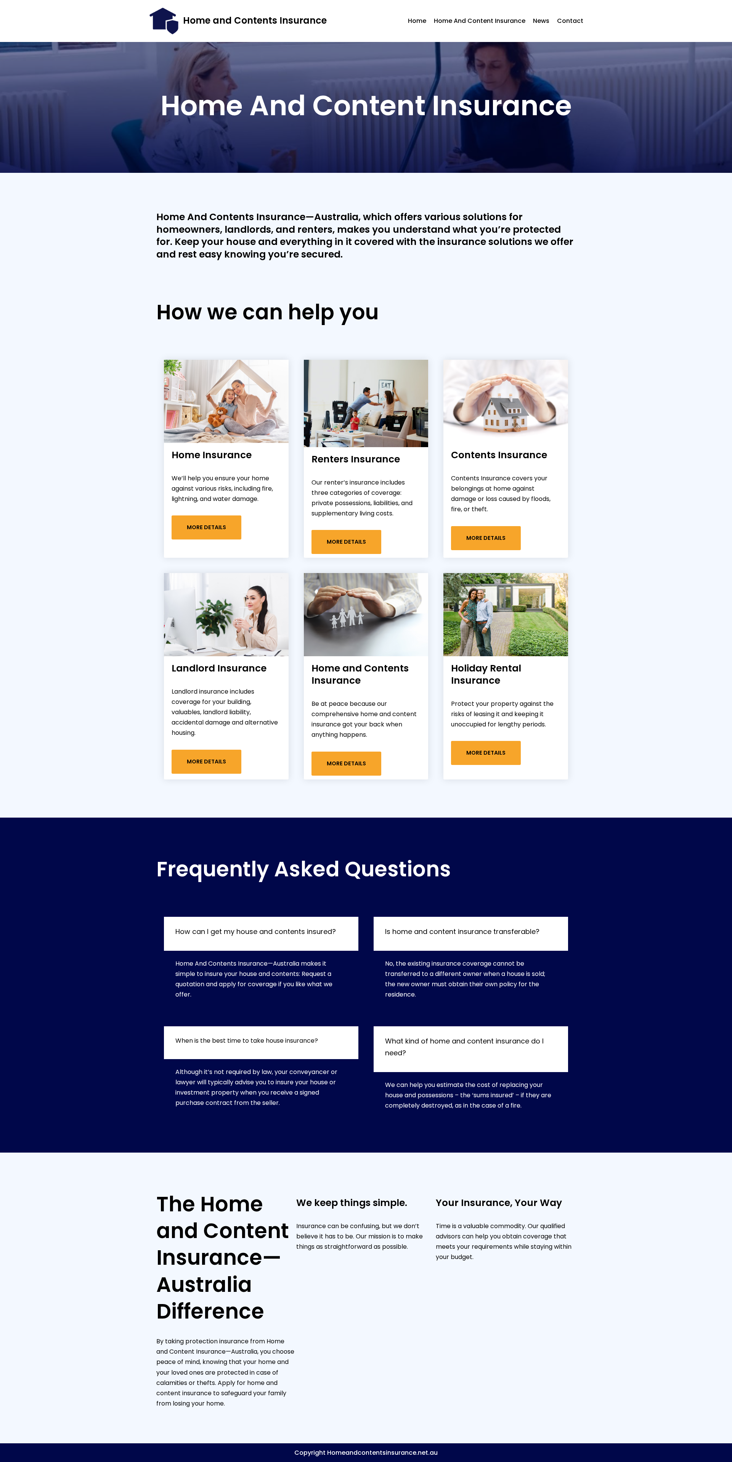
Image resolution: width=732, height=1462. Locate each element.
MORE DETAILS (206, 527)
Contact (570, 20)
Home (417, 20)
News (541, 20)
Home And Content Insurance (479, 20)
